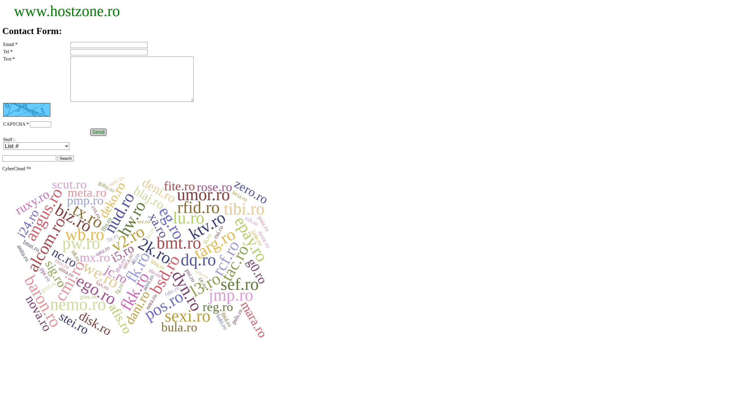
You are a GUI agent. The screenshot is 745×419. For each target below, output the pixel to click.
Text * (9, 58)
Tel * (8, 51)
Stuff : (9, 139)
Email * (10, 44)
